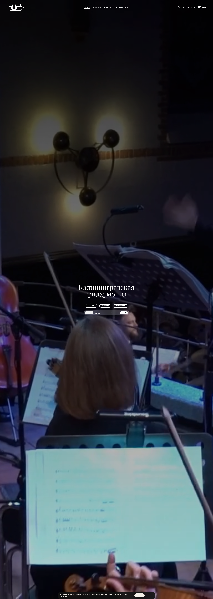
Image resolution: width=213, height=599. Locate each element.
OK (139, 595)
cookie (91, 594)
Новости (105, 306)
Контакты (107, 7)
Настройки (63, 596)
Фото (121, 7)
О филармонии (97, 7)
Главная (87, 7)
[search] (179, 7)
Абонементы (120, 306)
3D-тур (115, 7)
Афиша (92, 306)
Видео (127, 7)
